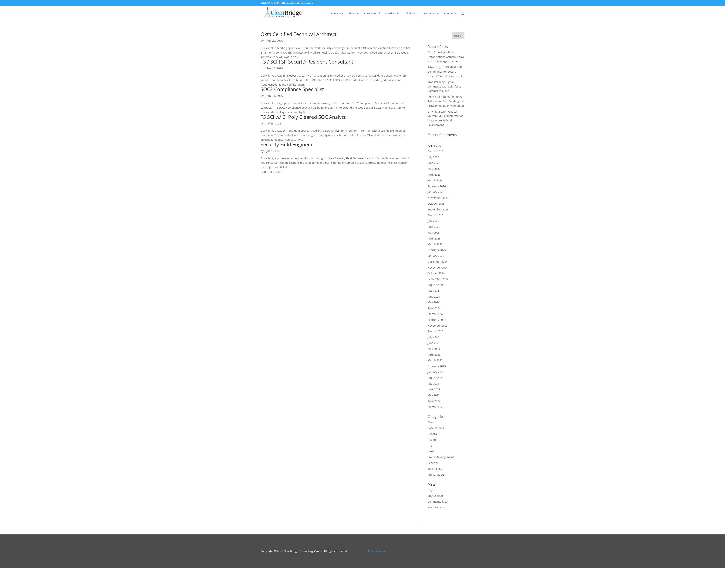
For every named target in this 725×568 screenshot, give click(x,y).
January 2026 (436, 192)
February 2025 (437, 250)
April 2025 (434, 238)
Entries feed (435, 495)
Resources (430, 13)
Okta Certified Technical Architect (298, 34)
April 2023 (434, 354)
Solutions (409, 13)
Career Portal (372, 13)
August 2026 (435, 151)
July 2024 (433, 290)
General (433, 434)
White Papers (436, 474)
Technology (435, 469)
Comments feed (438, 501)
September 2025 (438, 209)
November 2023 (438, 325)
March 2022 (435, 407)
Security (433, 463)
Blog (430, 422)
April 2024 (434, 308)
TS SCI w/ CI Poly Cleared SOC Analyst (303, 117)
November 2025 (438, 198)
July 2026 (433, 157)
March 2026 (435, 180)
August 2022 (435, 378)
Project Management (441, 457)
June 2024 (434, 296)
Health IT (433, 439)
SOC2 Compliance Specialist (292, 89)
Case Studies (436, 428)
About (352, 13)
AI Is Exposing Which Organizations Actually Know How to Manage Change (446, 57)
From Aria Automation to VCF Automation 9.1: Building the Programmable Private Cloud (446, 101)
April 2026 (434, 174)
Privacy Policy (376, 551)
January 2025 (436, 256)
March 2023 (435, 360)
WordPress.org (437, 507)
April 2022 (434, 401)
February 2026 (437, 186)
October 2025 (436, 203)
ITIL (430, 445)
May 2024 (434, 302)
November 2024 (438, 267)
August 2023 (435, 331)
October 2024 (436, 273)
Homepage (337, 13)
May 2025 (434, 232)
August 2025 (435, 215)
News (431, 451)
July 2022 (433, 383)
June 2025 (434, 227)
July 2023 (433, 337)
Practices (390, 13)
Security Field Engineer (287, 144)
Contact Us (450, 13)
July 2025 (433, 221)
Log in (431, 490)
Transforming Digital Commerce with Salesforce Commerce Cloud (444, 86)
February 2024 (437, 320)
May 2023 (434, 349)
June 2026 (434, 163)
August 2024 (435, 285)
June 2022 (434, 389)
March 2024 (435, 314)
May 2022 (434, 395)
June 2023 (434, 343)
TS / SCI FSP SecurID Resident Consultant (307, 61)
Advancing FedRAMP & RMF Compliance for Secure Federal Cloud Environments (446, 71)
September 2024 (438, 279)
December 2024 (437, 261)
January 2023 (436, 372)
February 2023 (437, 366)
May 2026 (434, 168)
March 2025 (435, 244)
